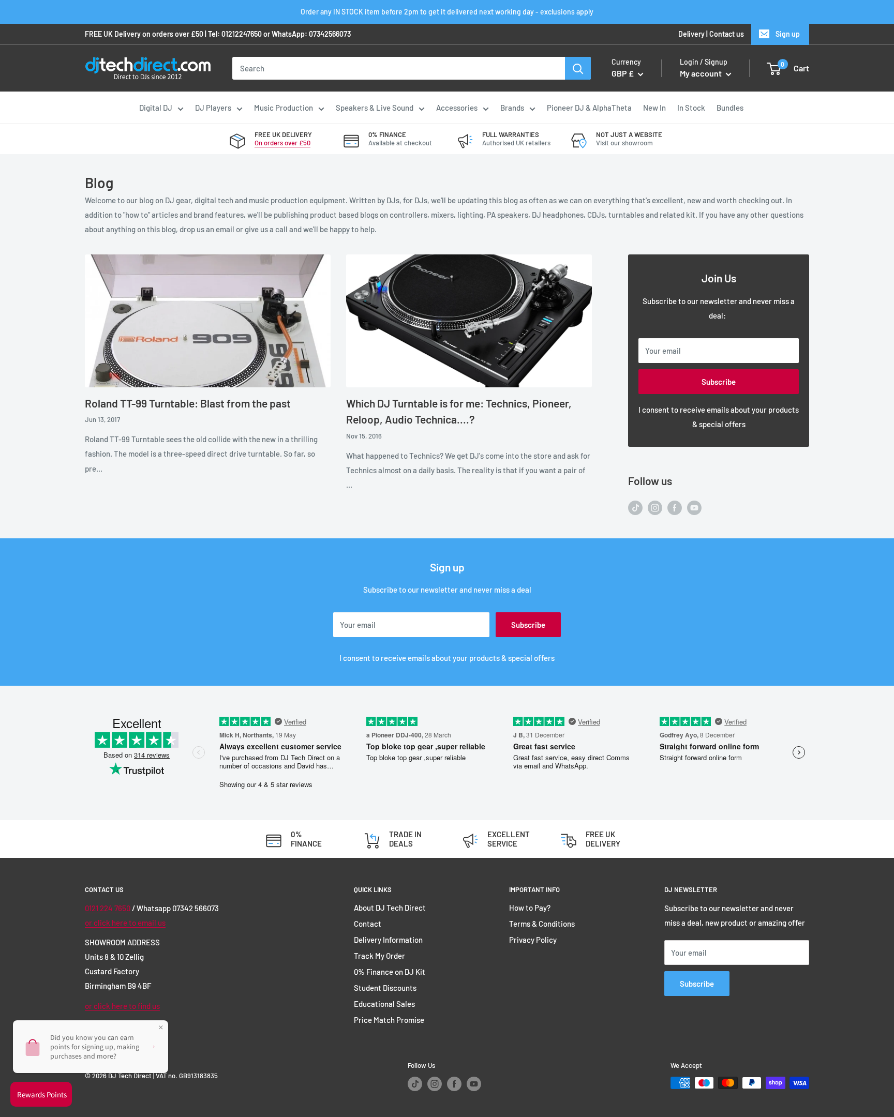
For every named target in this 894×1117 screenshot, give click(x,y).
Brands (512, 107)
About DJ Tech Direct (390, 907)
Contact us (726, 33)
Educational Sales (384, 1003)
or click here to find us (122, 1005)
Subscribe (719, 381)
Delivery (691, 33)
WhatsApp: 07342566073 (311, 33)
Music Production (283, 107)
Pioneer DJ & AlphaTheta (589, 107)
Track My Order (379, 955)
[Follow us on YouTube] (694, 507)
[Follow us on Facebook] (674, 507)
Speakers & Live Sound (374, 107)
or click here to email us (125, 922)
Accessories (457, 107)
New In (654, 107)
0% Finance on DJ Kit (389, 971)
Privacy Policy (533, 939)
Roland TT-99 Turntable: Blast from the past (188, 403)
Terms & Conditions (542, 923)
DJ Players (213, 107)
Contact (367, 923)
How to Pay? (529, 907)
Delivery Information (388, 939)
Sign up (788, 33)
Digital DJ (155, 107)
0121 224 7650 (107, 908)
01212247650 (241, 33)
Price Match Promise (389, 1019)
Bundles (730, 107)
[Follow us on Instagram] (655, 507)
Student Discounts (385, 987)
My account (701, 74)
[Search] (578, 68)
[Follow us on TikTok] (635, 507)
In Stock (691, 107)
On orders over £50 (282, 143)
